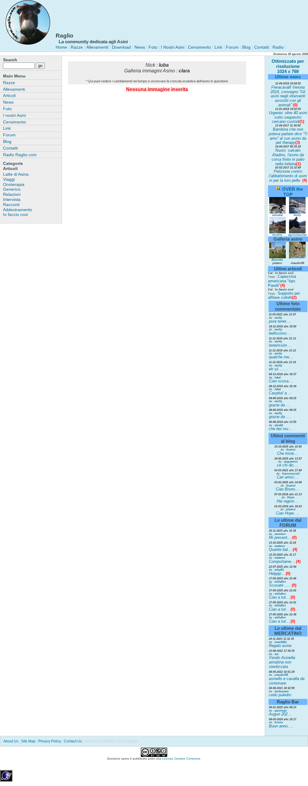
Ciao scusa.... (281, 381)
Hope (290, 497)
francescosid (291, 473)
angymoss (291, 461)
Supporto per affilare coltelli (284, 295)
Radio (277, 47)
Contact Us (73, 741)
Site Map (28, 741)
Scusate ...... (280, 585)
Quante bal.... (281, 549)
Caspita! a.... (280, 393)
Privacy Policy (49, 741)
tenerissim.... (280, 345)
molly (297, 215)
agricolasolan (297, 234)
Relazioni (11, 194)
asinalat (277, 215)
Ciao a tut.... (280, 597)
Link (217, 47)
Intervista (11, 199)
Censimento (199, 47)
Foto (153, 47)
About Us (10, 741)
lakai (278, 377)
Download (121, 47)
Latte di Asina (16, 174)
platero (291, 509)
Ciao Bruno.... (288, 489)
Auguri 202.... (280, 714)
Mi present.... (280, 537)
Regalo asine (280, 645)
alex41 (279, 425)
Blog (246, 47)
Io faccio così (15, 214)
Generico (11, 189)
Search (10, 59)
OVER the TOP (292, 192)
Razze (77, 47)
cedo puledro (280, 695)
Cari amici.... (288, 477)
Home (61, 47)
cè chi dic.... (288, 465)
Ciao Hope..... (288, 513)
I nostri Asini (14, 115)
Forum (232, 47)
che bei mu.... (281, 428)
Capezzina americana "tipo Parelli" (282, 281)
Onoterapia (13, 184)
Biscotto (277, 259)
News (139, 47)
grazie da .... (280, 405)
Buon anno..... (281, 726)
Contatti (261, 47)
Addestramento (17, 209)
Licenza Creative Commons (181, 758)
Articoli (9, 95)
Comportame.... (282, 561)
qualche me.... (281, 357)
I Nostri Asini (172, 47)
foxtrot (290, 449)
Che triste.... (288, 453)
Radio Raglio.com (20, 154)
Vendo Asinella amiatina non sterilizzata (282, 662)
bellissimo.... (280, 333)
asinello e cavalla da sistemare (286, 680)
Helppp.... (277, 573)
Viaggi (9, 179)
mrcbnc (277, 234)
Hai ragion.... (288, 501)
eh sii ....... (278, 369)
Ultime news (288, 76)
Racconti (11, 204)
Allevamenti (97, 47)
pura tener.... (280, 321)
